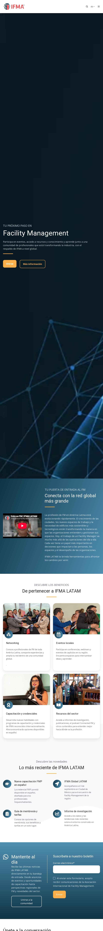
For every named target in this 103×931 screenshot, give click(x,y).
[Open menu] (98, 6)
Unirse (9, 263)
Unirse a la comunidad (26, 901)
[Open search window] (87, 6)
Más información (32, 263)
